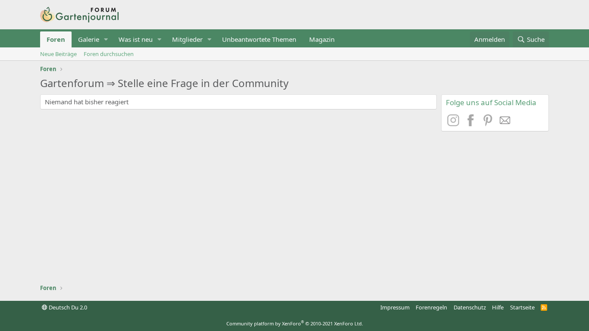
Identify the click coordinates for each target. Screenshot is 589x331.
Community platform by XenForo (294, 323)
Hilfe (498, 307)
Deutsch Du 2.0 (67, 307)
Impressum (395, 307)
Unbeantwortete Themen (259, 39)
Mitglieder (187, 39)
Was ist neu (136, 39)
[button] (106, 39)
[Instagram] (454, 123)
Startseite (522, 307)
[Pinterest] (489, 123)
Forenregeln (431, 307)
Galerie (88, 39)
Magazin (322, 39)
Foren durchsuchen (109, 54)
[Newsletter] (505, 123)
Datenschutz (470, 307)
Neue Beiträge (58, 54)
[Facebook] (471, 123)
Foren (56, 39)
